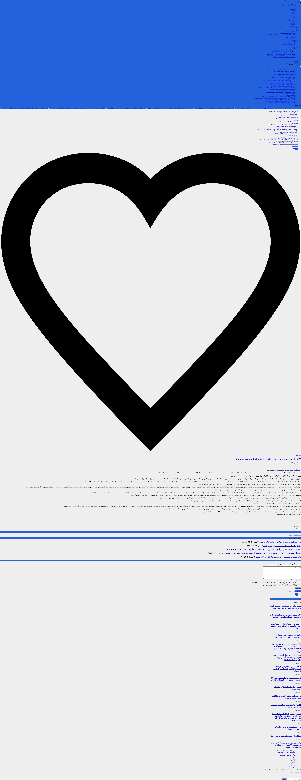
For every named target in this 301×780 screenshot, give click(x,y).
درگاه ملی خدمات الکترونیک (287, 755)
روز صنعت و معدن (290, 31)
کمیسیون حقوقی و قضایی (288, 44)
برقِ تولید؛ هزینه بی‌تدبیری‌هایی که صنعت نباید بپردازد (280, 542)
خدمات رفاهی (294, 28)
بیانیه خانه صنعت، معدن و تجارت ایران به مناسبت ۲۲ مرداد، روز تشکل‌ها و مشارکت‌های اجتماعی (286, 745)
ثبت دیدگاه (298, 588)
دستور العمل (291, 20)
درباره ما (292, 48)
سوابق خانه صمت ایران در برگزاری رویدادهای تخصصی (281, 34)
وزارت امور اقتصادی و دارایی (287, 753)
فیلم (297, 59)
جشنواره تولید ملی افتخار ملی (287, 33)
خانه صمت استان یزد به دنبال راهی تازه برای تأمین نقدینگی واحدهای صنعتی (214, 108)
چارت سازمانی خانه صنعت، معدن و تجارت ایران (280, 51)
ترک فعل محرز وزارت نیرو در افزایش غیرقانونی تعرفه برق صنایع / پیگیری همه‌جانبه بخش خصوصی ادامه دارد (78, 108)
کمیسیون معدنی (291, 41)
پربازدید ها (298, 591)
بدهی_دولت (298, 535)
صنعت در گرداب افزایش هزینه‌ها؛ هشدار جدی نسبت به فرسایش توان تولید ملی (287, 668)
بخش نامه (292, 26)
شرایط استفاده (291, 763)
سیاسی (293, 14)
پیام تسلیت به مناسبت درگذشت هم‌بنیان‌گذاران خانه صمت (278, 557)
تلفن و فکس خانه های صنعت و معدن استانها (284, 57)
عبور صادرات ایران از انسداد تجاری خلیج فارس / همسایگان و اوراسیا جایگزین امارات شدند (25, 108)
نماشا (296, 149)
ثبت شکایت (292, 81)
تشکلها (293, 16)
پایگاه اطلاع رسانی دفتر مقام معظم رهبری (283, 750)
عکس (296, 58)
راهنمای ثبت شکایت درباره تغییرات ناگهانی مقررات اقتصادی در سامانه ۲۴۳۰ (275, 87)
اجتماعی (292, 17)
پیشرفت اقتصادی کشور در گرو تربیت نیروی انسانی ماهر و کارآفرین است (272, 549)
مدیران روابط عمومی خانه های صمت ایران (283, 99)
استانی (293, 10)
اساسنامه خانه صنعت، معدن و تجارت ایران (281, 52)
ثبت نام (293, 765)
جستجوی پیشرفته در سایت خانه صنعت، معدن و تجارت (280, 83)
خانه (300, 455)
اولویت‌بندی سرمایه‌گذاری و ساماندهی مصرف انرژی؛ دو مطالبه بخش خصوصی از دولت (170, 108)
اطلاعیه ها (295, 19)
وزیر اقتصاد (292, 535)
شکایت (296, 61)
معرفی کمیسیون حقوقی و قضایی (286, 45)
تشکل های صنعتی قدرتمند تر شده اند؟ (286, 736)
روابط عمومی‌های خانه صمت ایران (286, 90)
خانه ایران (292, 9)
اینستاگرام (295, 148)
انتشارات (292, 24)
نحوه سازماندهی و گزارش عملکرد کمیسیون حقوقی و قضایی (279, 101)
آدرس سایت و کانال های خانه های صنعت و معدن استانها (281, 55)
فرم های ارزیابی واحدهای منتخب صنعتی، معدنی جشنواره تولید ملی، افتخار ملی (274, 98)
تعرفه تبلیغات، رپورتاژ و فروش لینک (285, 75)
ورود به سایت (291, 766)
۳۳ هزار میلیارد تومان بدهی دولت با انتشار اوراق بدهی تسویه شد (267, 459)
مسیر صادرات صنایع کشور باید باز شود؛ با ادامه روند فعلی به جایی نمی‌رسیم (255, 108)
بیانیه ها (293, 21)
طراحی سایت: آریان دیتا (295, 772)
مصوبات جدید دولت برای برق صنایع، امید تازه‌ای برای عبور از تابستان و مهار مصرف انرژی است (263, 553)
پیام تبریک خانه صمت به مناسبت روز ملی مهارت (282, 546)
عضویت (296, 35)
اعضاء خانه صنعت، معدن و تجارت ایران (281, 86)
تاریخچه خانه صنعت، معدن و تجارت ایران (282, 50)
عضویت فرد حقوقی (290, 37)
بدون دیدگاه (295, 528)
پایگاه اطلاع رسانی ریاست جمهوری (286, 752)
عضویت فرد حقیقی (290, 38)
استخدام (292, 761)
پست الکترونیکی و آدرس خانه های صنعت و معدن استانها (281, 54)
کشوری (293, 11)
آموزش (296, 27)
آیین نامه (293, 23)
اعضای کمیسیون (290, 72)
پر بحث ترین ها (291, 591)
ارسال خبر (292, 762)
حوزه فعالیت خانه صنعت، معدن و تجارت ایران (283, 84)
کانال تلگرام (295, 146)
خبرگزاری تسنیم (291, 478)
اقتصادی (293, 13)
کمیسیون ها (295, 40)
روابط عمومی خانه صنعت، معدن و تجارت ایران (282, 89)
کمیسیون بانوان (291, 42)
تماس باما (292, 758)
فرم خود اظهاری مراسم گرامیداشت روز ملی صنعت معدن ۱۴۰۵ (278, 96)
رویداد (296, 30)
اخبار (297, 7)
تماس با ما (295, 47)
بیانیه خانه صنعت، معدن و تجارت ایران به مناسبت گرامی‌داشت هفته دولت (127, 108)
